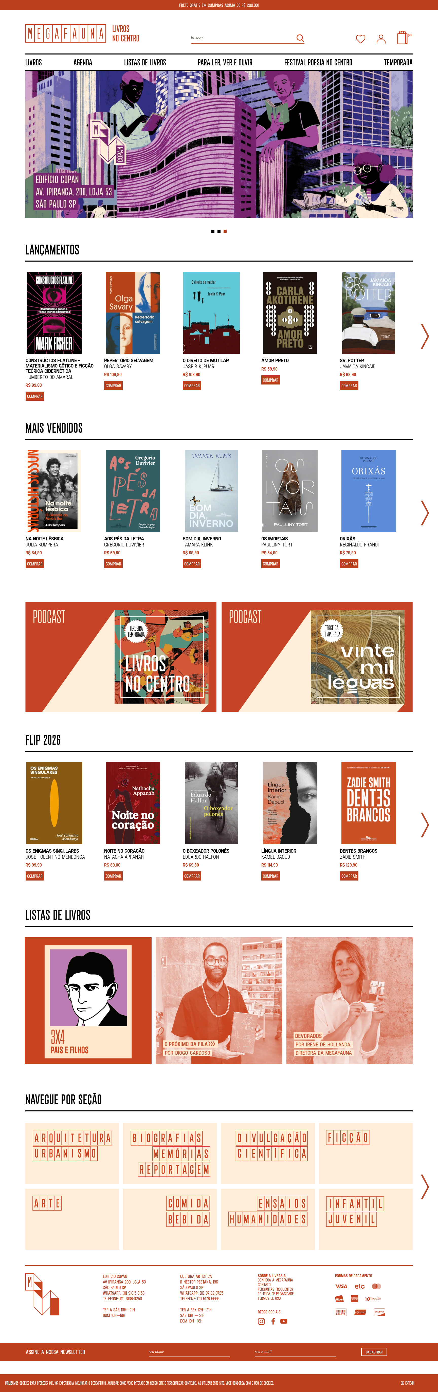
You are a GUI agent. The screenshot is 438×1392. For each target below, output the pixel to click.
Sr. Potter (352, 360)
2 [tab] (219, 231)
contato (264, 1284)
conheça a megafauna (275, 1279)
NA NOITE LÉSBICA (45, 538)
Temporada (398, 62)
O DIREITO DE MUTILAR (206, 360)
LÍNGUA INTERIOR (278, 850)
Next (425, 336)
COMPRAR (35, 396)
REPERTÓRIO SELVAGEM (128, 360)
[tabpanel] (219, 148)
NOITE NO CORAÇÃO (124, 850)
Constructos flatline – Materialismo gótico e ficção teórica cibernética (60, 366)
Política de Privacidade (276, 1293)
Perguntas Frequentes (275, 1289)
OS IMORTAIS (274, 538)
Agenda (83, 62)
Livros (33, 62)
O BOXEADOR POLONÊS (206, 850)
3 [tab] (225, 231)
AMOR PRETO (275, 360)
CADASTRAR (374, 1352)
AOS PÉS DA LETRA (124, 538)
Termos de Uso (269, 1298)
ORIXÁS (347, 538)
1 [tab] (212, 231)
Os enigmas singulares (52, 850)
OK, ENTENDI (407, 1383)
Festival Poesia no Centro (318, 62)
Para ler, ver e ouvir (225, 62)
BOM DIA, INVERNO (202, 538)
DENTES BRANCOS (358, 850)
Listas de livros (145, 62)
